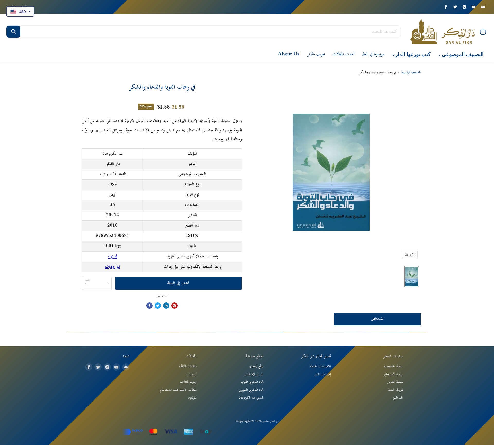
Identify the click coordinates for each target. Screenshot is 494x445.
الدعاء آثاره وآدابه (113, 174)
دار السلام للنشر (254, 374)
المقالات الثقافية (188, 366)
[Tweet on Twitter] (158, 305)
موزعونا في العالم (373, 54)
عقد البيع (398, 398)
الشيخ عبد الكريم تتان (251, 398)
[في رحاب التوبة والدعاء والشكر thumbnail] (412, 276)
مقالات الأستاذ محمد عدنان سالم (178, 390)
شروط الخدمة (395, 390)
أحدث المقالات (344, 54)
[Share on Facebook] (149, 305)
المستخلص (377, 319)
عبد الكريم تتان (113, 153)
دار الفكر (113, 164)
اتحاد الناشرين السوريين (251, 390)
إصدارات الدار (322, 374)
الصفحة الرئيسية (411, 72)
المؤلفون (192, 398)
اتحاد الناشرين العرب (252, 382)
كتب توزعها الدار (412, 54)
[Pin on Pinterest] (174, 305)
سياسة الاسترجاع (393, 374)
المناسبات (192, 374)
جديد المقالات (188, 382)
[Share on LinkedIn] (166, 305)
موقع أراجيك (256, 366)
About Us (288, 54)
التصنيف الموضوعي (462, 54)
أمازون (112, 256)
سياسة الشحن (395, 382)
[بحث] (13, 32)
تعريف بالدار (316, 54)
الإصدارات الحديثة (320, 366)
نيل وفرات (112, 267)
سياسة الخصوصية (393, 366)
